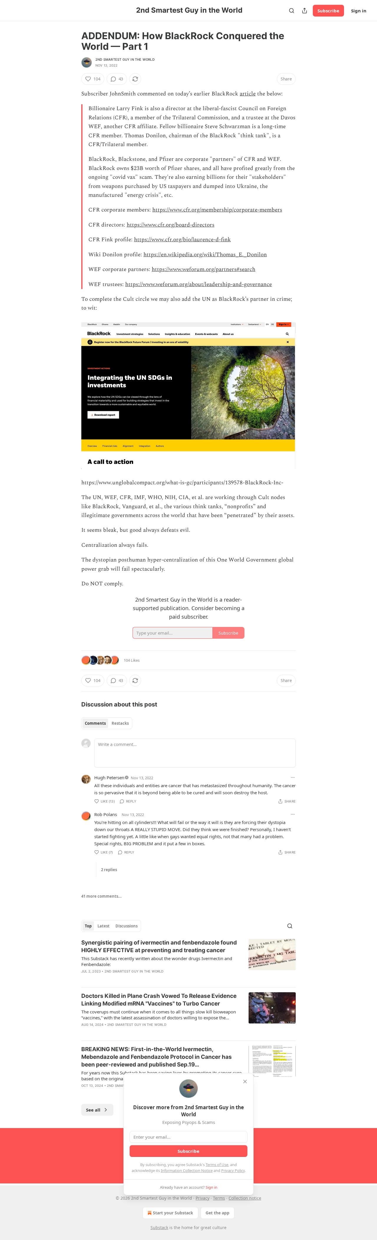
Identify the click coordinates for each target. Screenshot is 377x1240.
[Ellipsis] (292, 777)
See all (93, 1110)
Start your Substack (173, 1213)
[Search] (291, 10)
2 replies (109, 869)
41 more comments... (101, 896)
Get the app (217, 1213)
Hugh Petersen (109, 777)
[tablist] (106, 723)
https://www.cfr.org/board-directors (170, 225)
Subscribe (328, 11)
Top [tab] (88, 926)
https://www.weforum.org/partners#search (203, 269)
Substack (159, 1227)
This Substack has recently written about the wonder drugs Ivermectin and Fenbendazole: (156, 961)
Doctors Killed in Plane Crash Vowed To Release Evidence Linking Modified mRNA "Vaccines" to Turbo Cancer (159, 1000)
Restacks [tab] (120, 723)
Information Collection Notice (187, 1170)
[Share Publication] (304, 10)
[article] (188, 961)
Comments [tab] (95, 723)
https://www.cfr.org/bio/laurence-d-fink (182, 239)
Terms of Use (217, 1164)
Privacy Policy (233, 1170)
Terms (219, 1198)
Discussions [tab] (126, 926)
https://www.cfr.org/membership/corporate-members (217, 210)
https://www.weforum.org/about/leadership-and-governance (198, 284)
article (248, 94)
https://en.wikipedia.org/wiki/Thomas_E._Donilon (205, 254)
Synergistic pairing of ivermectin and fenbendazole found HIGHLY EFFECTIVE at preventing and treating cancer (159, 946)
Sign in (358, 11)
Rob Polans (105, 814)
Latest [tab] (103, 926)
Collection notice (245, 1198)
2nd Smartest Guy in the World (125, 59)
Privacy (202, 1198)
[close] (245, 1081)
